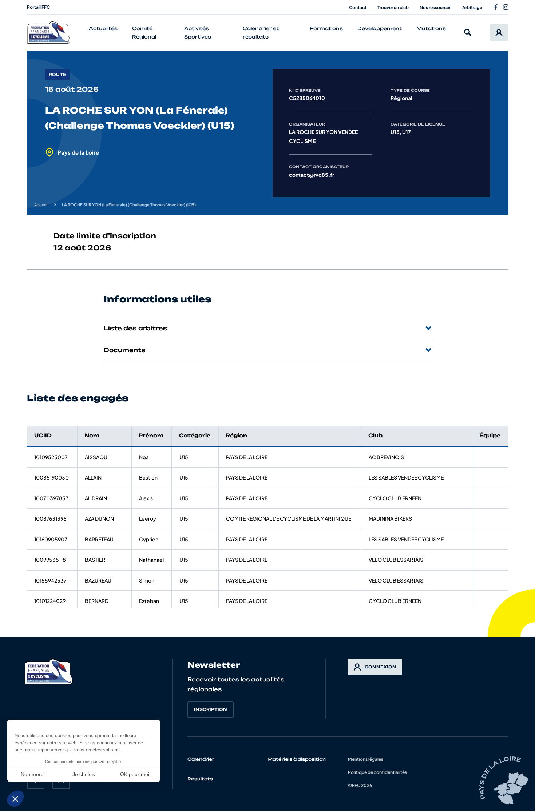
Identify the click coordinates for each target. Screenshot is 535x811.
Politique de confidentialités (377, 772)
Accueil (41, 204)
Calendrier (200, 759)
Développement (379, 28)
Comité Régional (144, 32)
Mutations (431, 28)
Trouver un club (393, 7)
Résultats (200, 779)
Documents (125, 350)
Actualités (103, 28)
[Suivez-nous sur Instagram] (505, 7)
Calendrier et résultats (261, 32)
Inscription (210, 709)
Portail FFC (38, 7)
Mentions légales (365, 759)
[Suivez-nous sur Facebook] (496, 7)
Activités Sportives (197, 32)
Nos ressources (435, 7)
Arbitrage (472, 7)
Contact (357, 7)
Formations (326, 28)
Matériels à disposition (297, 759)
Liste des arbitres (135, 328)
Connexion (380, 666)
